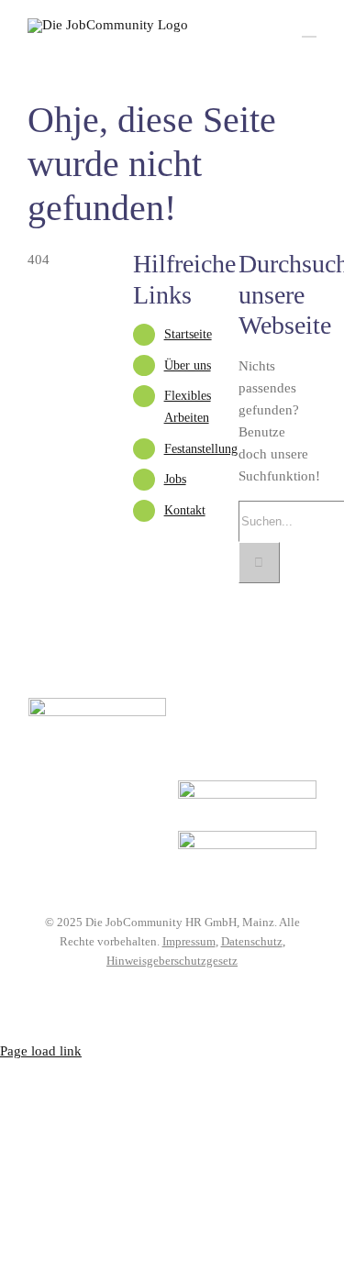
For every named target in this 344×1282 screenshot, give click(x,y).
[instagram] (158, 988)
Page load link (41, 1051)
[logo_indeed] (247, 786)
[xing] (213, 988)
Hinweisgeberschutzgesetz (172, 960)
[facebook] (131, 988)
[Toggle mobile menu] (309, 28)
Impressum (189, 941)
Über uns (187, 365)
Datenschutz (252, 941)
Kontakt (184, 510)
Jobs (175, 479)
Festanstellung (201, 449)
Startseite (188, 334)
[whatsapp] (186, 988)
